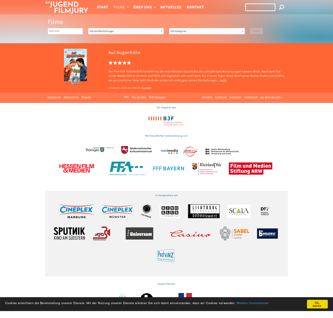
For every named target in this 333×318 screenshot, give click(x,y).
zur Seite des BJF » (271, 97)
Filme (119, 7)
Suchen (256, 31)
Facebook (221, 97)
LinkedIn (207, 97)
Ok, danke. (317, 304)
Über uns (142, 7)
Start (102, 7)
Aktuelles (170, 7)
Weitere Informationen (253, 303)
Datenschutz (71, 97)
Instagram (235, 97)
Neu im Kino (139, 97)
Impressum (54, 97)
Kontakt (195, 7)
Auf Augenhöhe (124, 52)
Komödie (146, 88)
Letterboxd (251, 97)
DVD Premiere (157, 97)
